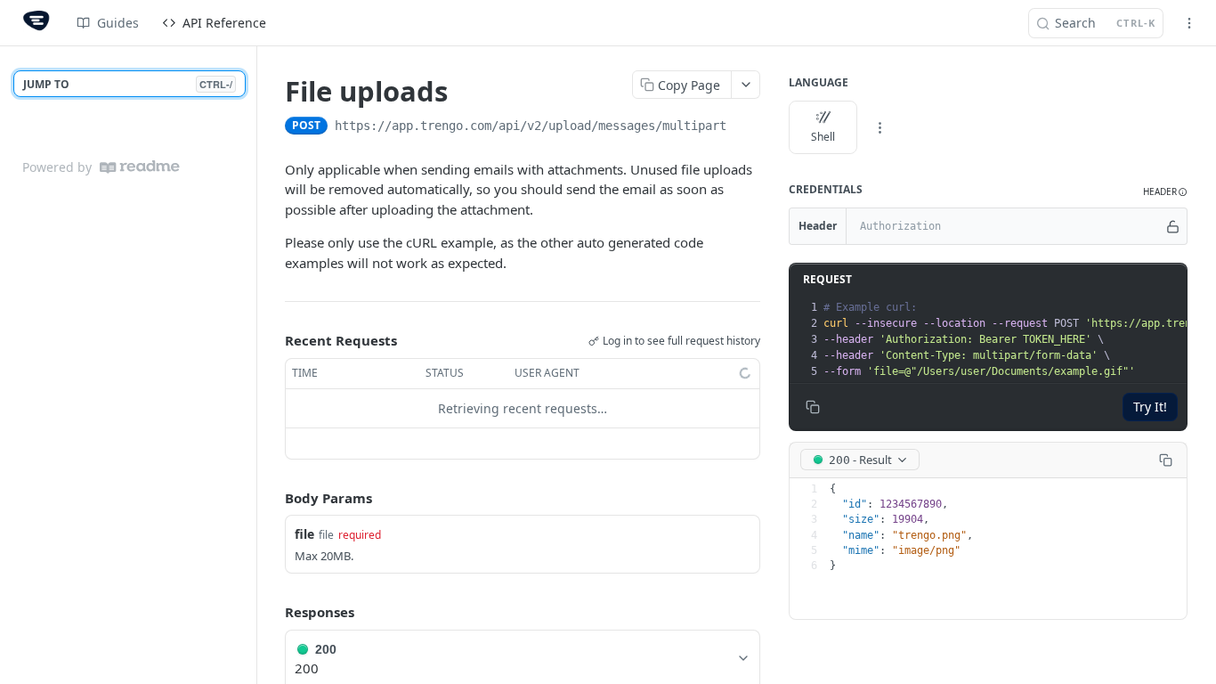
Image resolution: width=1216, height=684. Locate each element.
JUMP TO (127, 84)
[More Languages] (879, 127)
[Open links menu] (1189, 23)
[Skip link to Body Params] (272, 498)
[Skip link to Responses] (272, 612)
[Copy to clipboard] (744, 127)
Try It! (1150, 406)
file (304, 533)
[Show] (1172, 226)
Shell (823, 136)
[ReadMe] (140, 167)
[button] (1165, 192)
